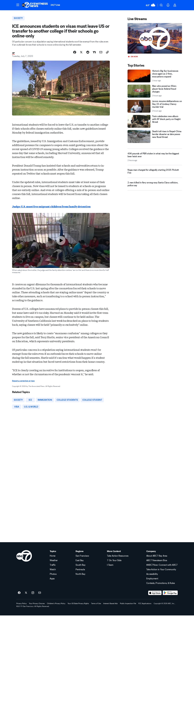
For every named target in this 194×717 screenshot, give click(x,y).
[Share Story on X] (81, 52)
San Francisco (82, 556)
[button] (18, 5)
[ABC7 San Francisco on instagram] (33, 593)
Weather (54, 560)
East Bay (80, 560)
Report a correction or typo (23, 380)
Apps (52, 578)
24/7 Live (55, 4)
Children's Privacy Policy (56, 603)
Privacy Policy (21, 603)
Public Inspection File (128, 603)
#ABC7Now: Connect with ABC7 (162, 565)
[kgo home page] (24, 556)
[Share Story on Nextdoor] (94, 52)
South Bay (80, 565)
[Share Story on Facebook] (74, 52)
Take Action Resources (117, 556)
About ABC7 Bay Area (156, 556)
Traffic (53, 565)
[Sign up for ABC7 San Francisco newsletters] (39, 593)
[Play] (155, 38)
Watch (53, 569)
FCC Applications (144, 603)
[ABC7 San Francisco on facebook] (19, 593)
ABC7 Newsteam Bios (156, 560)
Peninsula (80, 569)
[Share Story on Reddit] (87, 52)
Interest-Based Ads (110, 603)
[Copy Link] (107, 52)
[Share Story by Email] (100, 52)
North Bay (80, 574)
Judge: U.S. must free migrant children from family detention (51, 206)
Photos (53, 574)
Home (52, 556)
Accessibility (152, 574)
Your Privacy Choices (37, 603)
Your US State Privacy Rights (78, 603)
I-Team (110, 565)
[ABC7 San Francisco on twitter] (26, 593)
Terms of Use (96, 603)
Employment (152, 578)
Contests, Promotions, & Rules (160, 583)
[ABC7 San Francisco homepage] (35, 5)
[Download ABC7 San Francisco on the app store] (155, 593)
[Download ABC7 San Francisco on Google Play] (170, 593)
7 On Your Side (114, 560)
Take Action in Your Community (161, 569)
